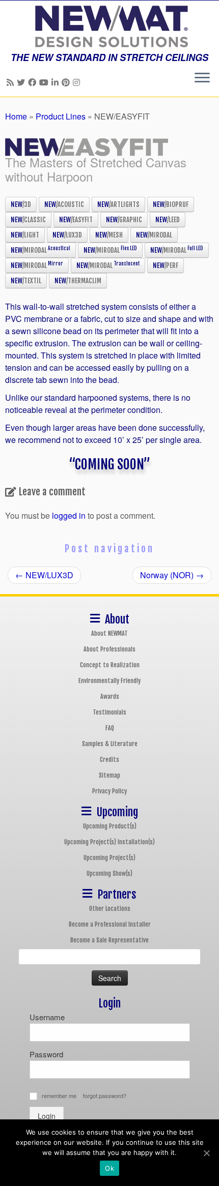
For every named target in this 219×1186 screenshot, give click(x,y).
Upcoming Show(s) (109, 873)
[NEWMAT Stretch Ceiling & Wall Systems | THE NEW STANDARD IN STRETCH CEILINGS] (109, 26)
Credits (109, 759)
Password (46, 1054)
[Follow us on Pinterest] (67, 82)
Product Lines (61, 116)
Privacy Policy (109, 791)
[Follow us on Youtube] (45, 82)
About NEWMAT (109, 633)
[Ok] (206, 1153)
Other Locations (109, 908)
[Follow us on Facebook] (33, 82)
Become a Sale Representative (109, 940)
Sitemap (109, 775)
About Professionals (109, 649)
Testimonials (109, 712)
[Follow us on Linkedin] (56, 82)
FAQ (109, 728)
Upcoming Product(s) (109, 826)
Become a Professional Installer (110, 924)
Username (47, 1017)
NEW (21, 204)
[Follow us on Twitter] (22, 82)
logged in (69, 515)
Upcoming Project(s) (109, 858)
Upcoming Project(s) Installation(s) (109, 842)
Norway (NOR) (172, 575)
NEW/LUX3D (44, 575)
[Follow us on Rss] (12, 82)
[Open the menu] (202, 78)
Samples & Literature (110, 744)
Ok (109, 1168)
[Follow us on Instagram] (78, 82)
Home (16, 116)
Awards (109, 696)
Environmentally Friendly (109, 681)
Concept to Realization (110, 665)
